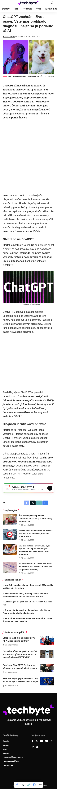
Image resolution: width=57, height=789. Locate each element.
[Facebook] (32, 741)
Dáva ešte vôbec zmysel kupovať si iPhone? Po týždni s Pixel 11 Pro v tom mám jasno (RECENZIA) (20, 654)
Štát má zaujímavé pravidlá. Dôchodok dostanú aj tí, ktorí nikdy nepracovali (35, 518)
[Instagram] (51, 741)
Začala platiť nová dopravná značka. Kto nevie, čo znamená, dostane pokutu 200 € (36, 533)
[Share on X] (23, 785)
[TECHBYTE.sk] (28, 3)
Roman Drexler (9, 36)
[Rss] (37, 747)
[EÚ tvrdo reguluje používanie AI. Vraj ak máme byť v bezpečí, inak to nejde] (47, 681)
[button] (5, 3)
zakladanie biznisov (14, 89)
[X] (36, 741)
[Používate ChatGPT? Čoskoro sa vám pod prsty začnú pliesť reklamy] (47, 668)
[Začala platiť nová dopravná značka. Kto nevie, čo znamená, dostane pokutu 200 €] (10, 534)
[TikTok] (32, 747)
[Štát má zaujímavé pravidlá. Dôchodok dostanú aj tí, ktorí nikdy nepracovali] (10, 519)
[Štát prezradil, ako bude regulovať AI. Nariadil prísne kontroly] (47, 640)
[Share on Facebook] (17, 785)
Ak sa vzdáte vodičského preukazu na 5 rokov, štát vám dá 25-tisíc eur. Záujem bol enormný (35, 567)
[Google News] (46, 741)
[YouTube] (41, 741)
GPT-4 (16, 473)
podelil (17, 101)
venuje (7, 117)
